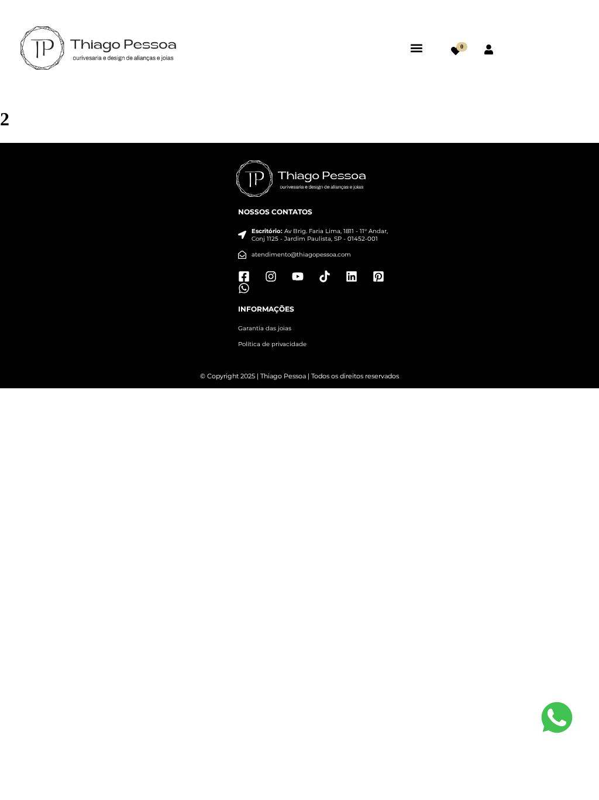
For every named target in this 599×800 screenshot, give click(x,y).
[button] (416, 47)
